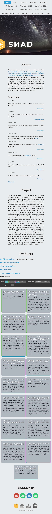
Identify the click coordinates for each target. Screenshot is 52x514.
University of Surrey (33, 75)
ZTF (14, 281)
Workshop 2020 (41, 6)
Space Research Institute (29, 74)
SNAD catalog (5, 270)
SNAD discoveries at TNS (9, 263)
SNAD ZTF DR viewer (8, 266)
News (48, 13)
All (6, 281)
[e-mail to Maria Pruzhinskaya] (29, 496)
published (41, 145)
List (12, 285)
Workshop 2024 (8, 13)
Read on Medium (39, 119)
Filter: (2, 281)
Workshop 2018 (11, 6)
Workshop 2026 (37, 13)
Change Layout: (6, 285)
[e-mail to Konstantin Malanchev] (23, 496)
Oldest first (38, 281)
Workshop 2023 (41, 9)
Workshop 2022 (26, 9)
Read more (40, 109)
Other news (11, 182)
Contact (43, 2)
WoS (18, 281)
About (15, 2)
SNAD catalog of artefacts (10, 273)
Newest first (46, 281)
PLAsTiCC (23, 281)
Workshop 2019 (26, 6)
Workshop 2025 (23, 13)
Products (33, 2)
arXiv (37, 138)
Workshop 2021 (11, 9)
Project (23, 2)
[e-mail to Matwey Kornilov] (16, 496)
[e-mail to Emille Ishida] (35, 496)
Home (7, 2)
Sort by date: (31, 281)
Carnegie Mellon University (17, 72)
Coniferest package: (7, 259)
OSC (10, 281)
